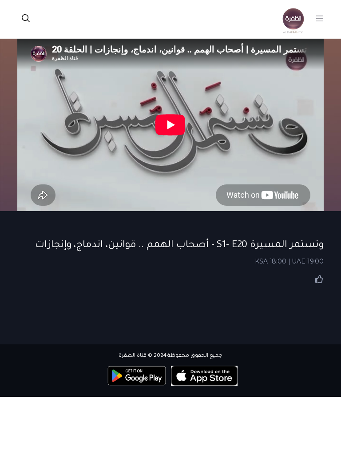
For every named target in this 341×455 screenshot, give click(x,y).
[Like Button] (319, 279)
